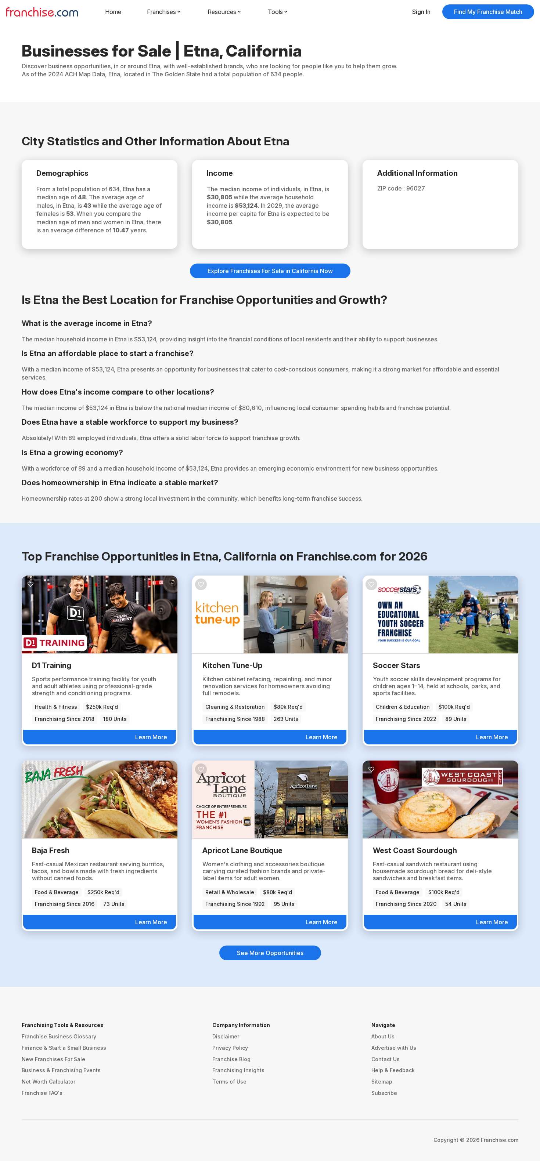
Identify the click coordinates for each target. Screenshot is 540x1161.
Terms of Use (229, 1081)
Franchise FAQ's (42, 1093)
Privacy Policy (230, 1048)
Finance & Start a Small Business (64, 1048)
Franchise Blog (231, 1059)
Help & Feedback (393, 1070)
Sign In (421, 11)
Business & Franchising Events (61, 1070)
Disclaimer (225, 1036)
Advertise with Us (393, 1048)
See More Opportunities (270, 953)
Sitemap (381, 1081)
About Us (383, 1036)
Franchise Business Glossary (59, 1036)
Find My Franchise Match (488, 11)
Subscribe (384, 1093)
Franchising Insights (238, 1070)
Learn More (151, 737)
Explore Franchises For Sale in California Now (270, 271)
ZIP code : (391, 188)
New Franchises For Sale (53, 1059)
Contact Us (385, 1059)
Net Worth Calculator (48, 1081)
